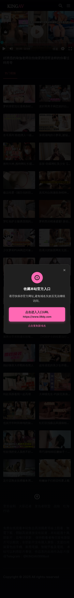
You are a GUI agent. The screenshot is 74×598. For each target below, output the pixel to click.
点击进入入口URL (37, 314)
